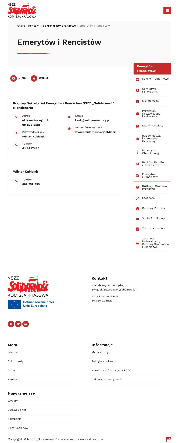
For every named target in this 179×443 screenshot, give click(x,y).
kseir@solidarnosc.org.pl (92, 120)
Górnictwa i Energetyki (150, 90)
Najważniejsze (21, 393)
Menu (13, 345)
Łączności (148, 198)
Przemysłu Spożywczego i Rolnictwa (151, 114)
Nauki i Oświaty (152, 125)
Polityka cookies (102, 361)
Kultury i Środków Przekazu (154, 187)
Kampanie (14, 419)
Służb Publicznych (154, 218)
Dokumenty (16, 361)
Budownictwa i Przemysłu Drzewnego (151, 138)
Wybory (13, 400)
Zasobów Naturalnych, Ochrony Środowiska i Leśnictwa (156, 243)
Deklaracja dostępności (107, 379)
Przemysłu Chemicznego (151, 152)
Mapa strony (100, 352)
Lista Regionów (18, 428)
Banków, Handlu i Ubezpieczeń (153, 164)
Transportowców (153, 228)
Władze (13, 352)
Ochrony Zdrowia (153, 208)
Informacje (102, 345)
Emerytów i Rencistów (150, 176)
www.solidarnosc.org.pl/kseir (95, 132)
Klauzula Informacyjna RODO (111, 370)
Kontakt (13, 379)
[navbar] (167, 10)
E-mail (22, 78)
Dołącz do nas (17, 410)
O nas (11, 370)
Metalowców (150, 101)
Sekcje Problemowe (155, 78)
